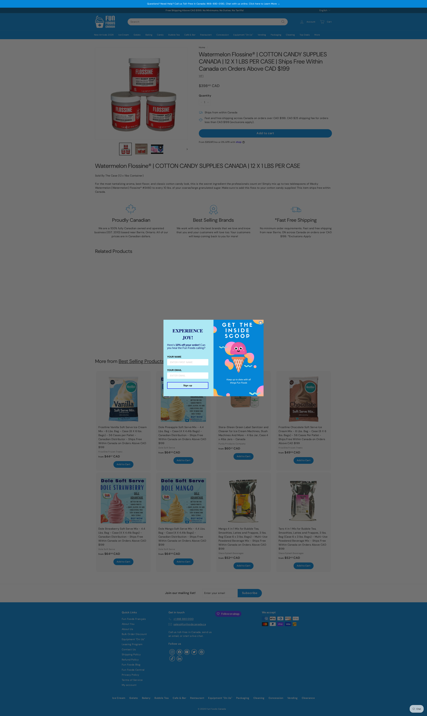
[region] (213, 4)
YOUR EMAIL (174, 370)
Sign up (187, 385)
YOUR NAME (174, 356)
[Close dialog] (260, 322)
